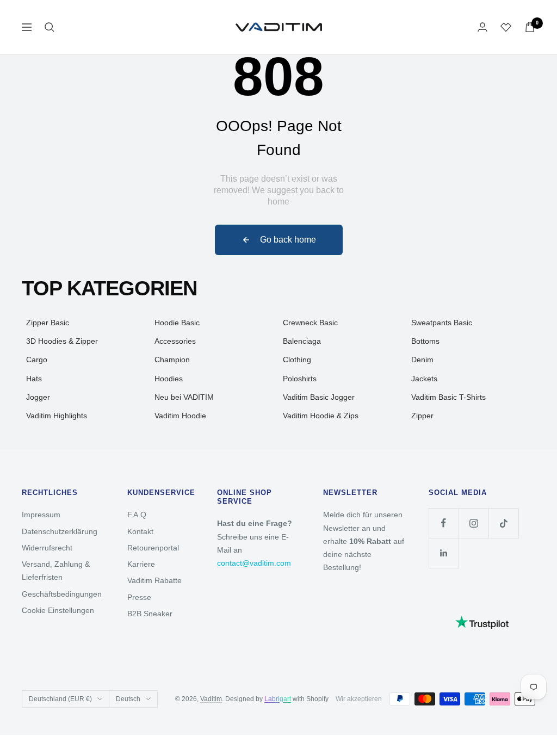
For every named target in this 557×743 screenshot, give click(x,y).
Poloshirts (300, 378)
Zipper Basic (47, 322)
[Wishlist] (505, 27)
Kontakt (140, 531)
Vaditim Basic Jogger (319, 397)
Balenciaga (302, 341)
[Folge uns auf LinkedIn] (444, 553)
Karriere (141, 564)
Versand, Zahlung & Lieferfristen (56, 570)
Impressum (41, 514)
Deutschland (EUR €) (60, 699)
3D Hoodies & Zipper (62, 341)
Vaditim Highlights (56, 415)
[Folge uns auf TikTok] (503, 523)
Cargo (36, 359)
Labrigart (277, 699)
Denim (422, 359)
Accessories (175, 341)
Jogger (38, 397)
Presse (139, 597)
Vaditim (211, 699)
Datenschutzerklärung (59, 531)
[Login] (482, 27)
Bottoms (425, 341)
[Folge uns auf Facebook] (444, 523)
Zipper (422, 415)
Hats (34, 378)
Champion (172, 359)
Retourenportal (153, 547)
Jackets (424, 378)
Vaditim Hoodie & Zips (320, 415)
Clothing (297, 359)
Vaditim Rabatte (154, 580)
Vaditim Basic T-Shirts (448, 397)
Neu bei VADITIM (184, 397)
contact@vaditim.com (254, 563)
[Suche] (49, 27)
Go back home (288, 239)
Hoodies (168, 378)
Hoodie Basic (177, 322)
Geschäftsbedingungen (62, 594)
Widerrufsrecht (47, 547)
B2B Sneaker (149, 613)
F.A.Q (136, 514)
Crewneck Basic (310, 322)
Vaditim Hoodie (180, 415)
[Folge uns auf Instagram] (473, 523)
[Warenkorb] (529, 27)
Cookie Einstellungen (58, 610)
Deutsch (128, 699)
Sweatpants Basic (441, 322)
